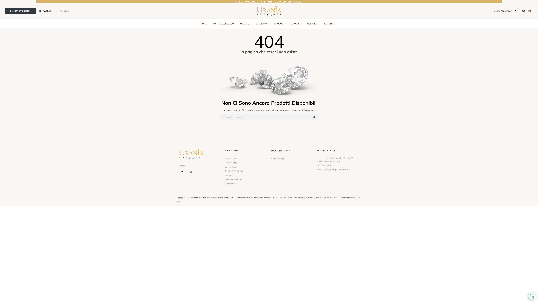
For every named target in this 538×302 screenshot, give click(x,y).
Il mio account (231, 158)
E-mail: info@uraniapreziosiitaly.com (333, 169)
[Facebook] (182, 171)
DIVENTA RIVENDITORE (20, 11)
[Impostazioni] (523, 11)
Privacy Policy (231, 162)
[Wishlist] (515, 11)
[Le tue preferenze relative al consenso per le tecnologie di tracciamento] (533, 297)
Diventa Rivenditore (234, 179)
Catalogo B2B (231, 183)
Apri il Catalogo (278, 158)
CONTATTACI (45, 11)
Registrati (507, 11)
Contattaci (229, 175)
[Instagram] (191, 171)
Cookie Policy (231, 167)
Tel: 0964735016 (324, 165)
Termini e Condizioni (234, 171)
